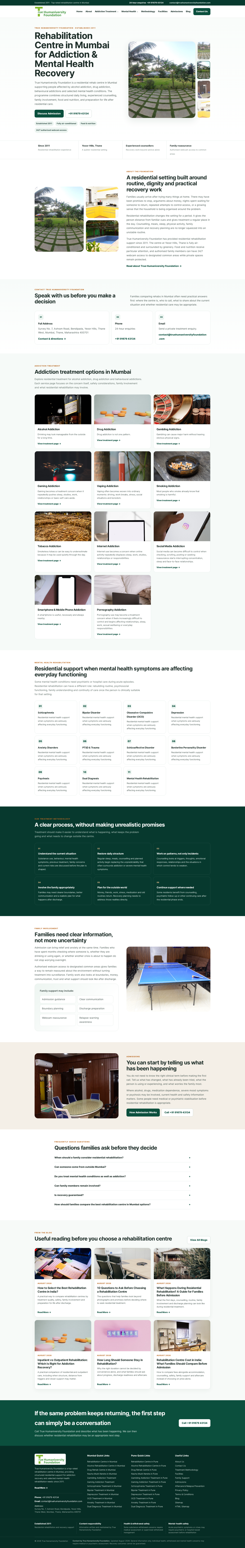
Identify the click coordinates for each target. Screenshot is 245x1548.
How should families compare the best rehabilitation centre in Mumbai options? (102, 1204)
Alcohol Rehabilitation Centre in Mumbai (106, 1465)
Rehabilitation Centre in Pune (144, 1461)
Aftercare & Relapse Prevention (189, 1486)
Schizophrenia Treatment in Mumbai (104, 1486)
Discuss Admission (49, 113)
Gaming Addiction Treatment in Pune (148, 1482)
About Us (179, 1461)
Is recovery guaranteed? (69, 1195)
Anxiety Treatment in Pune (143, 1502)
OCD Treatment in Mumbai (99, 1498)
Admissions (177, 11)
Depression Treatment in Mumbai (103, 1494)
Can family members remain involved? (77, 1185)
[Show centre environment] (203, 70)
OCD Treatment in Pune (142, 1498)
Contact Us (202, 11)
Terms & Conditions (184, 1494)
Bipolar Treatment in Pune (143, 1490)
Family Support (182, 1478)
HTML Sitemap (182, 1506)
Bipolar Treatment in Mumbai (100, 1490)
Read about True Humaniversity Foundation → (154, 266)
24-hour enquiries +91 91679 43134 (146, 3)
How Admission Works (143, 1112)
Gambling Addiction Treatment (101, 1478)
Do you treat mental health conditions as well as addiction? (90, 1176)
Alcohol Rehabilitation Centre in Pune (148, 1465)
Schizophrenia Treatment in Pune (146, 1486)
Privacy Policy (181, 1490)
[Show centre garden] (203, 50)
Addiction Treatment (107, 11)
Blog (188, 11)
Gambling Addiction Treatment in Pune (149, 1478)
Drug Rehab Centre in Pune (144, 1470)
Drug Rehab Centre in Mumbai (101, 1470)
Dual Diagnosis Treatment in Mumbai (104, 1506)
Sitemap (179, 1502)
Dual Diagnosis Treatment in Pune (147, 1506)
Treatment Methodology (186, 1470)
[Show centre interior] (203, 109)
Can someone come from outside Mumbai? (80, 1166)
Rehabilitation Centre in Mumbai (102, 1461)
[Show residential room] (203, 89)
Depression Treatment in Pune (145, 1494)
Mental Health (130, 11)
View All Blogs (198, 1240)
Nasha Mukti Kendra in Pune (144, 1474)
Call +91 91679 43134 (177, 1112)
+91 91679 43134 (78, 113)
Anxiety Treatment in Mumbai (101, 1502)
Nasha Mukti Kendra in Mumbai (102, 1474)
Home (79, 11)
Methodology (148, 11)
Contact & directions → (52, 338)
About (88, 11)
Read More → (41, 1488)
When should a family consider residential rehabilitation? (88, 1157)
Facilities (163, 11)
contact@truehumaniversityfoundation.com (189, 3)
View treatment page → (49, 443)
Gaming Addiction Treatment (100, 1482)
